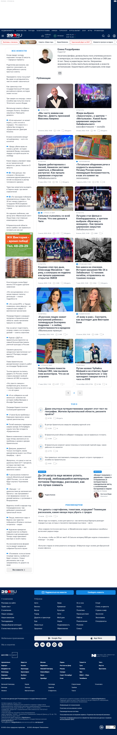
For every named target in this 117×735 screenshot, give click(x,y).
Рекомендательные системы (69, 711)
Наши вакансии (7, 618)
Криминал (61, 607)
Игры (90, 30)
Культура (60, 610)
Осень (79, 607)
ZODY (84, 30)
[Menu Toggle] (2, 36)
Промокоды (99, 30)
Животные (38, 625)
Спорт (98, 603)
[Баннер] (28, 42)
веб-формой (39, 722)
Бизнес (37, 607)
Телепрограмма (43, 30)
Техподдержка (7, 621)
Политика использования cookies (71, 708)
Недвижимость (7, 30)
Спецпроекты (101, 621)
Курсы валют (74, 30)
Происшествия (83, 614)
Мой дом (61, 618)
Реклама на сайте (8, 603)
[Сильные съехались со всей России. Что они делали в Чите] (55, 198)
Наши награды (7, 614)
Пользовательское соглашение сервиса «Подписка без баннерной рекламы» (85, 714)
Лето (59, 614)
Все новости (19, 50)
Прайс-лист (6, 607)
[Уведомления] (109, 36)
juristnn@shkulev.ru (7, 721)
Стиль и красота (102, 607)
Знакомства (21, 30)
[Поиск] (103, 36)
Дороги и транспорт (42, 618)
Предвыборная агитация (11, 625)
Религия (80, 625)
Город (36, 614)
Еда (35, 621)
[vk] (42, 644)
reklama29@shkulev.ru (98, 698)
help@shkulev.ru (16, 722)
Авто (36, 603)
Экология (99, 614)
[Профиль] (114, 36)
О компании (6, 610)
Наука (59, 621)
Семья (79, 629)
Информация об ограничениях (70, 705)
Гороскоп (63, 30)
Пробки (59, 36)
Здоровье (38, 629)
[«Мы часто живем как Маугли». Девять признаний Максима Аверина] (55, 96)
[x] (60, 644)
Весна (36, 610)
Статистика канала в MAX (11, 629)
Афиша (54, 30)
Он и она (80, 603)
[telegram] (36, 644)
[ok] (48, 644)
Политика (81, 610)
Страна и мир (101, 610)
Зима (59, 603)
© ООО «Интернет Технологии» (38, 727)
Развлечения (82, 621)
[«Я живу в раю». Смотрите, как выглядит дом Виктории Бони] (93, 300)
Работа (79, 618)
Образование (62, 629)
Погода (31, 30)
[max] (54, 644)
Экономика (100, 618)
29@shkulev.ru (26, 717)
